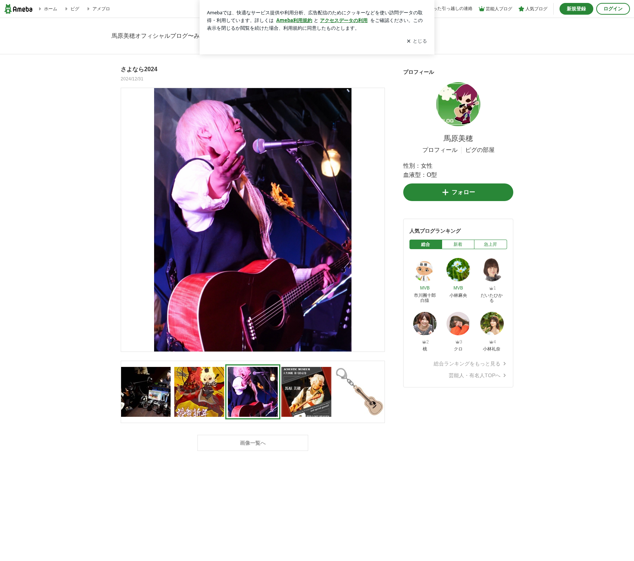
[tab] (425, 244)
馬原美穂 (458, 138)
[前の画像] (128, 219)
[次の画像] (377, 219)
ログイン (613, 8)
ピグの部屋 (480, 150)
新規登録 (576, 8)
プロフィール (440, 150)
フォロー (463, 192)
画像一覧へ (253, 443)
